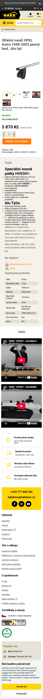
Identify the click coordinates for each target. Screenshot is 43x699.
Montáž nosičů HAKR (12, 568)
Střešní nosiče (9, 29)
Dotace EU (6, 585)
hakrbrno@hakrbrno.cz (21, 497)
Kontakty (18, 8)
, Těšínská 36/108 (20, 656)
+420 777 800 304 (21, 491)
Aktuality (6, 521)
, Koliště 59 (15, 651)
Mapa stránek (8, 599)
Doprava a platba (9, 551)
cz (38, 8)
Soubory (6, 534)
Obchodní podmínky (11, 564)
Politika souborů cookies (13, 603)
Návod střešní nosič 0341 (20, 264)
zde (9, 680)
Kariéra (5, 590)
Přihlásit (30, 16)
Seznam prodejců (10, 560)
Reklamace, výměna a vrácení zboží (18, 555)
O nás (4, 581)
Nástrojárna (7, 529)
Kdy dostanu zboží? (10, 119)
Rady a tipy (7, 538)
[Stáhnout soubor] (7, 264)
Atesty (5, 525)
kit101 (12, 268)
